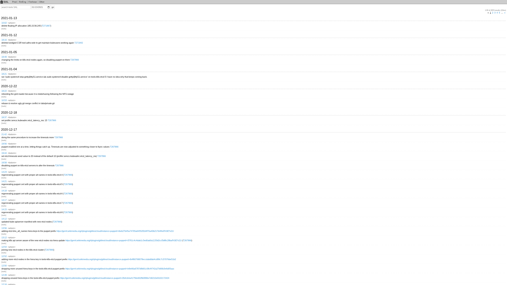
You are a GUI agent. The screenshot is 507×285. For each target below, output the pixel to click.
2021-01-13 (9, 18)
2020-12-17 (9, 130)
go (53, 7)
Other (41, 2)
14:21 (4, 181)
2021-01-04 (9, 69)
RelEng (22, 2)
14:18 (4, 191)
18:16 (4, 40)
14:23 (4, 172)
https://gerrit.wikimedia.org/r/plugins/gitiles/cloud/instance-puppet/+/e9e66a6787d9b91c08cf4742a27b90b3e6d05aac (119, 269)
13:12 (4, 237)
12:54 (4, 247)
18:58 (4, 163)
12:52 (4, 256)
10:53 (4, 100)
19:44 (4, 153)
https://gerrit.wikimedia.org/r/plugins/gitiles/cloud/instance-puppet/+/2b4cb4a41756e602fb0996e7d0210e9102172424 (114, 278)
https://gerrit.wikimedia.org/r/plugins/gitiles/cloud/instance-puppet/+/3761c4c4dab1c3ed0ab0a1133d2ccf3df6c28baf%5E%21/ (123, 240)
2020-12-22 (9, 86)
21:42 (4, 134)
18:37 (4, 117)
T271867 (46, 26)
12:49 (4, 275)
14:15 (4, 209)
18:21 (4, 74)
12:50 (4, 266)
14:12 (4, 219)
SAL (6, 1)
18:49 (4, 57)
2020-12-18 (9, 112)
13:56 (4, 228)
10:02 (4, 23)
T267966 (74, 60)
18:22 (4, 91)
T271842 (78, 43)
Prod (14, 2)
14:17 (4, 200)
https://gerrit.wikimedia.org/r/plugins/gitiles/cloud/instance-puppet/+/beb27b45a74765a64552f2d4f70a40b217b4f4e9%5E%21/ (115, 231)
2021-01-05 (9, 52)
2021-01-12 (9, 35)
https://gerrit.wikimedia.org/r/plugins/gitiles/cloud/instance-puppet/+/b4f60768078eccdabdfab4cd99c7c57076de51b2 (122, 259)
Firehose (33, 2)
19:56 (4, 144)
